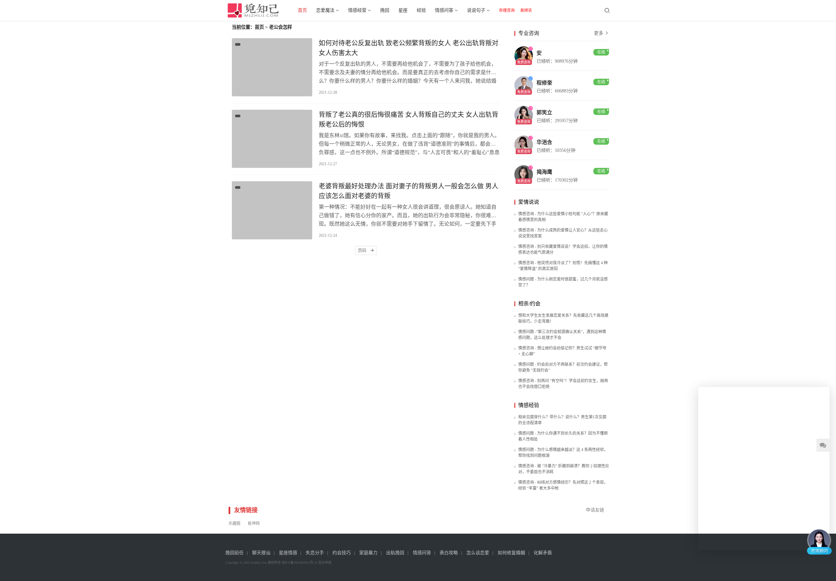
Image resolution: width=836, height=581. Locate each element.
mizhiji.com (259, 562)
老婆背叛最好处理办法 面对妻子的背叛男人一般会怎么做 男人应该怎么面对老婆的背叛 (408, 191)
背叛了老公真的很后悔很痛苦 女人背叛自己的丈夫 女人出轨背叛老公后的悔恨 (408, 119)
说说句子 (476, 10)
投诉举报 (324, 562)
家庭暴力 (368, 552)
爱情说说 (528, 202)
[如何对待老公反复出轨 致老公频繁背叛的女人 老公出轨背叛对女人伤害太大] (272, 67)
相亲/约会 (529, 303)
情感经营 (357, 10)
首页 (302, 10)
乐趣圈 (234, 523)
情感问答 (444, 10)
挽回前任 (234, 552)
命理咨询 (507, 10)
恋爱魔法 (325, 10)
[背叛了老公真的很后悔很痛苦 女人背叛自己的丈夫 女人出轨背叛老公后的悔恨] (272, 139)
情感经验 (528, 405)
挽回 (384, 10)
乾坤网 (254, 523)
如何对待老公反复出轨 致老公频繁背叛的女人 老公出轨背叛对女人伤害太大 (408, 48)
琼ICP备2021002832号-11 (299, 562)
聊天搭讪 (261, 552)
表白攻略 (449, 552)
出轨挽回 (395, 552)
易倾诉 (526, 10)
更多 (599, 33)
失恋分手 (315, 552)
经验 (421, 10)
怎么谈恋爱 (477, 552)
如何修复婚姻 (511, 552)
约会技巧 (341, 552)
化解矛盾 (543, 552)
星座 (403, 10)
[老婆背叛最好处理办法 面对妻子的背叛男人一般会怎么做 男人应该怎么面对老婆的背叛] (272, 210)
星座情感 (288, 552)
